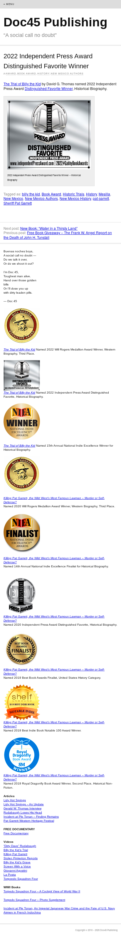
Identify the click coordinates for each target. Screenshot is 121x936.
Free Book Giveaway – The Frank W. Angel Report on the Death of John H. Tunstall (58, 235)
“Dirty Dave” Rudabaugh (20, 845)
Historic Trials (73, 193)
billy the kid (31, 193)
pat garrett (101, 198)
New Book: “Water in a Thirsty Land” (49, 228)
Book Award (26, 73)
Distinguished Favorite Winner (49, 88)
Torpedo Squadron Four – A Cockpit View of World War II (42, 891)
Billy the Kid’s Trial (16, 850)
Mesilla (104, 193)
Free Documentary (16, 833)
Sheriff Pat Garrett (18, 202)
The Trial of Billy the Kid (22, 83)
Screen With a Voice (17, 866)
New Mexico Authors (67, 73)
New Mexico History (75, 198)
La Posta (10, 874)
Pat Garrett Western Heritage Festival (29, 820)
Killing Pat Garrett (15, 854)
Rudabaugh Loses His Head (23, 812)
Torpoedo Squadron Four (21, 878)
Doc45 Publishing (55, 22)
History (43, 73)
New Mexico (13, 198)
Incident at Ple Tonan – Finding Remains (31, 816)
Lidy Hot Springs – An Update (24, 804)
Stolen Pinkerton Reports (21, 858)
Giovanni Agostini (15, 870)
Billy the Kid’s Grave (17, 862)
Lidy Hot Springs (15, 800)
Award (11, 73)
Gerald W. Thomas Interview (22, 808)
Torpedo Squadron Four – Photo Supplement (34, 899)
